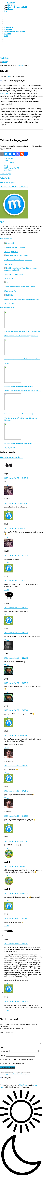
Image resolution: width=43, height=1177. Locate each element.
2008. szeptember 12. (16, 944)
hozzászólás (6, 1032)
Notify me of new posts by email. (14, 1063)
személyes (20, 65)
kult (6, 11)
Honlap (2, 1055)
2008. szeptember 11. (16, 918)
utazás (10, 9)
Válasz (6, 485)
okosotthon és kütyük (17, 7)
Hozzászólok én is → (11, 457)
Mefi (6, 166)
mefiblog (11, 3)
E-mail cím (4, 1051)
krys (8, 76)
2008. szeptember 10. (16, 766)
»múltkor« (4, 93)
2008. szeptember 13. (16, 1001)
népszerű (11, 5)
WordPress (23, 1085)
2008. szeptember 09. (11, 168)
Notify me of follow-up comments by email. (18, 1059)
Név (2, 1047)
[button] (21, 1133)
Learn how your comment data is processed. (22, 1072)
